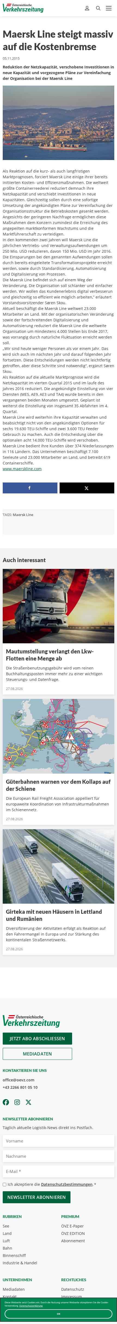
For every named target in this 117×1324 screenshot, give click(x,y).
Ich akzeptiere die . (52, 1184)
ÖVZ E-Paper (72, 1226)
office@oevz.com (18, 1079)
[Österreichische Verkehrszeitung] (23, 8)
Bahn (7, 1248)
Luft (6, 1240)
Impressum (71, 1296)
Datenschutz (72, 1289)
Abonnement (73, 1240)
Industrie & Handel (20, 1262)
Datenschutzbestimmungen (67, 1184)
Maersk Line (23, 514)
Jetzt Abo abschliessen (37, 1039)
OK (58, 1313)
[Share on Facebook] (30, 487)
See (6, 1226)
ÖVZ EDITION (73, 1233)
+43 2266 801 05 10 (20, 1087)
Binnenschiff (14, 1255)
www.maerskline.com (22, 468)
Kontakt (10, 1296)
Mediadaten (37, 1054)
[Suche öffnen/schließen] (98, 8)
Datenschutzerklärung (31, 1305)
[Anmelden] (87, 8)
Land (7, 1233)
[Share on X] (87, 487)
